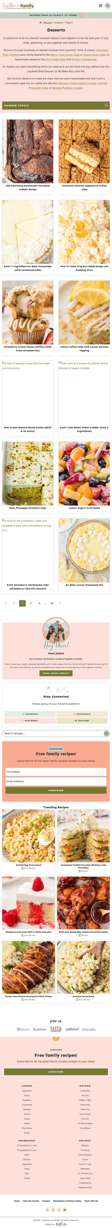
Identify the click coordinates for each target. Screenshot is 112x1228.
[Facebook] (47, 1210)
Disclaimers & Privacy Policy (67, 1201)
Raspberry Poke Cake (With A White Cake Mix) (29, 932)
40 (52, 603)
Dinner (27, 1114)
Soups (27, 1133)
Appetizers (27, 1091)
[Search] (106, 733)
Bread (27, 1095)
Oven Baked (85, 1128)
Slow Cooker (85, 1114)
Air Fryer (85, 1095)
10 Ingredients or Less (27, 1145)
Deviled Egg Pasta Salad (28, 865)
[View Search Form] (108, 6)
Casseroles (85, 1091)
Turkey (27, 1178)
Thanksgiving (85, 1183)
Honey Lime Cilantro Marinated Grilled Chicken (28, 996)
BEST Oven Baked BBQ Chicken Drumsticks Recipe (83, 932)
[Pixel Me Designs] (61, 1224)
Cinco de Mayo (85, 1155)
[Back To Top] (56, 1037)
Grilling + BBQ (85, 1100)
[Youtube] (64, 1210)
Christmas (85, 1150)
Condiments (27, 1105)
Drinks (27, 1119)
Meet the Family (31, 1201)
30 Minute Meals (85, 1123)
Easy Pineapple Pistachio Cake (27, 507)
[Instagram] (53, 1210)
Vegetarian (27, 1164)
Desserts (27, 1109)
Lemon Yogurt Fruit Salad (84, 507)
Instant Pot (85, 1105)
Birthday (85, 1145)
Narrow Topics (16, 105)
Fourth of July (85, 1164)
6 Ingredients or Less (26, 1150)
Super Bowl (85, 1178)
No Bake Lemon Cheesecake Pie (84, 584)
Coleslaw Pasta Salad (83, 996)
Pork (27, 1173)
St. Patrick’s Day (85, 1173)
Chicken (26, 1159)
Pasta (26, 1169)
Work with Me (91, 1201)
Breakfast (27, 1100)
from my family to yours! (54, 15)
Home (17, 1201)
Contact (46, 1201)
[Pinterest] (59, 1210)
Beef (27, 1155)
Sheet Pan (85, 1109)
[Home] (40, 22)
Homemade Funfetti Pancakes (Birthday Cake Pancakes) (83, 866)
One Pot (85, 1119)
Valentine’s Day (85, 1187)
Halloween (85, 1169)
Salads (27, 1123)
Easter (85, 1159)
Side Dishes (27, 1128)
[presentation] (27, 151)
